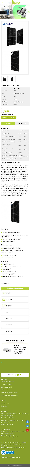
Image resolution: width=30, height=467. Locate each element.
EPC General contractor (7, 381)
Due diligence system (6, 387)
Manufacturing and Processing (9, 395)
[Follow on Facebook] (15, 375)
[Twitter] (8, 111)
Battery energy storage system (9, 392)
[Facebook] (5, 111)
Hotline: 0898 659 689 (8, 117)
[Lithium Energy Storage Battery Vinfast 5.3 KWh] (7, 349)
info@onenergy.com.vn (12, 437)
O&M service (4, 390)
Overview (8, 123)
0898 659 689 (10, 417)
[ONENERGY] (15, 2)
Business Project (5, 403)
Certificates (22, 123)
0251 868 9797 (10, 435)
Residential (4, 406)
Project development (6, 384)
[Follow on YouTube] (20, 375)
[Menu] (2, 2)
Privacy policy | (5, 457)
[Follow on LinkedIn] (18, 375)
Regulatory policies (15, 457)
